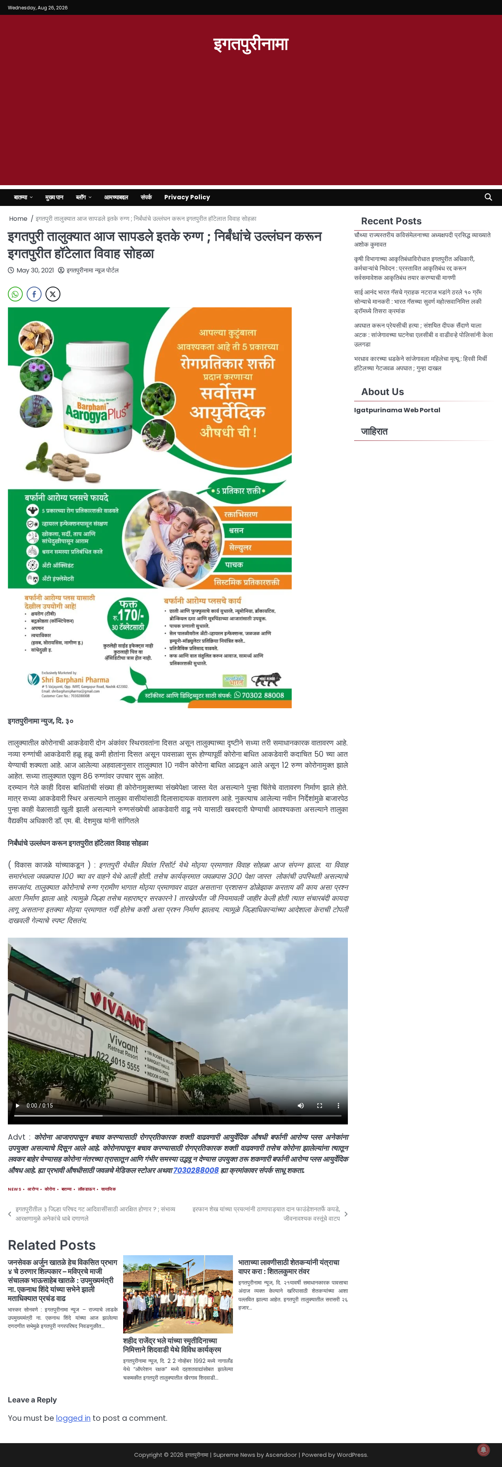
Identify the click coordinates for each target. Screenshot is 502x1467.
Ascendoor (281, 1455)
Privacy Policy (187, 197)
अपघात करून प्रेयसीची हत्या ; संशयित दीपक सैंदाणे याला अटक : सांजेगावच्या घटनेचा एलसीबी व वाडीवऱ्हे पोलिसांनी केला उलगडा (423, 335)
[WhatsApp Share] (15, 294)
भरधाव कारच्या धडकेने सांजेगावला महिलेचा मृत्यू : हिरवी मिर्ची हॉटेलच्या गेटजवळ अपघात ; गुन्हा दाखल (420, 363)
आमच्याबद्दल (116, 197)
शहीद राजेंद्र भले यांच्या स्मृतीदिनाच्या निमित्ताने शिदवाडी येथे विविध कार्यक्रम (172, 1345)
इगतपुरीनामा (251, 42)
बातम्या (20, 197)
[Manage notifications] (483, 1450)
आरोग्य (32, 1189)
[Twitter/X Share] (52, 294)
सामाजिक (108, 1189)
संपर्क (146, 197)
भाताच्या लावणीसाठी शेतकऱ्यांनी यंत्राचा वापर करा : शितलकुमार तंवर (288, 1267)
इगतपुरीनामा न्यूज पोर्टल (93, 270)
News (14, 1189)
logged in (73, 1418)
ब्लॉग (81, 197)
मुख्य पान (54, 197)
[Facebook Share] (34, 294)
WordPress (352, 1455)
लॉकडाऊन (86, 1189)
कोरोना (50, 1189)
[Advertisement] (251, 130)
